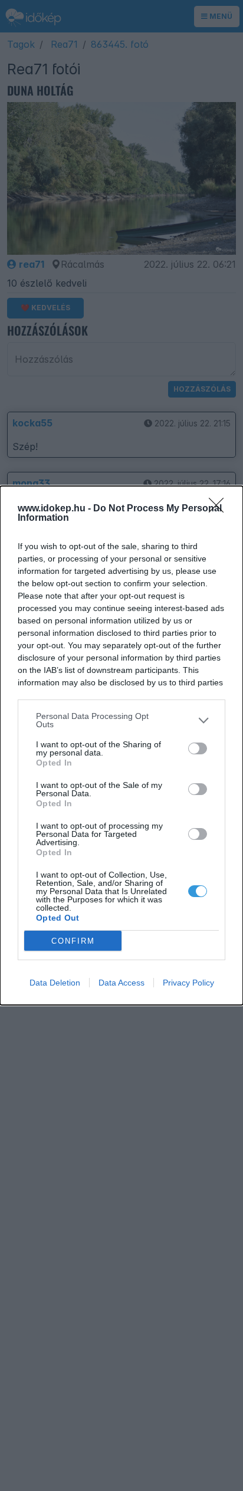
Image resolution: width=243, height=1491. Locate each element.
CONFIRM (73, 941)
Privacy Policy (188, 982)
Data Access (121, 982)
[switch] (197, 748)
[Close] (220, 509)
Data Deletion (54, 982)
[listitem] (121, 720)
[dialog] (121, 745)
